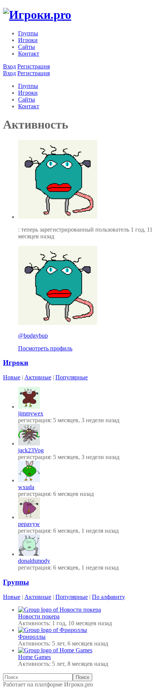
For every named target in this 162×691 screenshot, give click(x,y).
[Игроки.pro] (37, 14)
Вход (9, 66)
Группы (28, 33)
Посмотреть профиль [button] (45, 348)
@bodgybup (33, 335)
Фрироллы (32, 636)
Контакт (28, 53)
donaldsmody (34, 561)
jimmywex (30, 413)
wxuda (26, 487)
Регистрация (33, 66)
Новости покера (39, 616)
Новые (11, 377)
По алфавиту (108, 597)
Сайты (26, 47)
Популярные (71, 377)
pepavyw (29, 524)
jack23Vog (31, 450)
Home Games (34, 657)
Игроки (28, 40)
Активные (37, 377)
